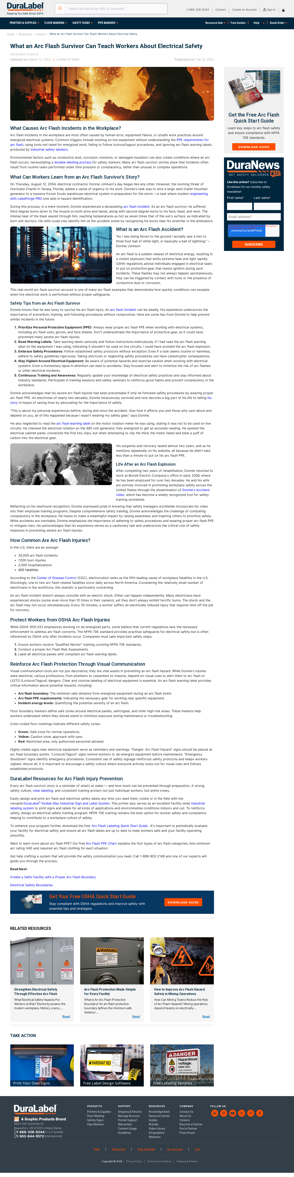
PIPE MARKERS (106, 22)
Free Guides (238, 22)
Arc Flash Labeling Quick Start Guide (120, 826)
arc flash (63, 423)
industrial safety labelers (49, 149)
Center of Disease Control (56, 578)
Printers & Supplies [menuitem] (99, 1111)
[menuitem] (214, 1113)
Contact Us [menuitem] (186, 1111)
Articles (40, 33)
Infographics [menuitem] (157, 1132)
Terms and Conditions (159, 1161)
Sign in (271, 9)
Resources (25, 33)
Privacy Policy (134, 1161)
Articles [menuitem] (153, 1124)
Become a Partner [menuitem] (191, 1124)
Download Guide (183, 902)
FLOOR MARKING (54, 22)
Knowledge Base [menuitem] (159, 1111)
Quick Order (277, 22)
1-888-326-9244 (197, 9)
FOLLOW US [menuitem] (218, 1106)
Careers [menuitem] (185, 1120)
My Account (175, 1149)
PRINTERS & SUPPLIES (23, 22)
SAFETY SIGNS (81, 22)
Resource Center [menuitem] (159, 1116)
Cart (197, 1149)
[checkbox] (253, 223)
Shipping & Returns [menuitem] (130, 1111)
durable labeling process (72, 162)
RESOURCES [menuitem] (157, 1106)
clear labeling (43, 790)
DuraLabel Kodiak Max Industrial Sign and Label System (67, 803)
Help (256, 22)
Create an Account (244, 9)
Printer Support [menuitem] (127, 1120)
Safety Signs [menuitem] (95, 1120)
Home (10, 33)
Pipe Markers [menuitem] (95, 1124)
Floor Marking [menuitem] (95, 1116)
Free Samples (146, 1149)
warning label (80, 423)
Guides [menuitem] (153, 1120)
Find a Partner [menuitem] (188, 1128)
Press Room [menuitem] (187, 1132)
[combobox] (111, 8)
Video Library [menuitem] (157, 1128)
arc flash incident (136, 206)
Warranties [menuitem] (125, 1124)
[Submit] (59, 8)
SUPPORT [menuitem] (124, 1106)
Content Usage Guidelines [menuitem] (127, 1130)
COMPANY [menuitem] (186, 1106)
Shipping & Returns (187, 1161)
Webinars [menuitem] (155, 1137)
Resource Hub (214, 22)
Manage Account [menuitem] (129, 1116)
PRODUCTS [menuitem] (94, 1106)
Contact (220, 9)
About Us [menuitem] (185, 1116)
